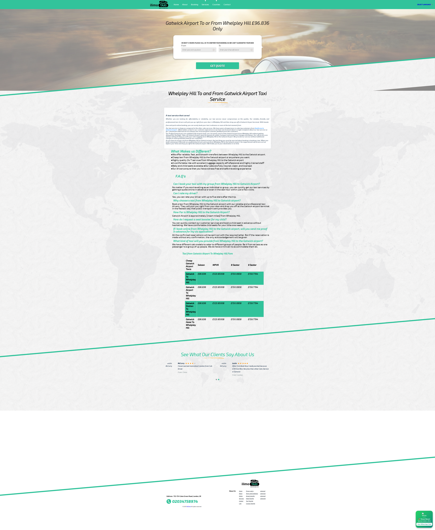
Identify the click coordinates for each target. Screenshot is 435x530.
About (185, 4)
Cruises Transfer (250, 503)
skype (197, 491)
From (183, 45)
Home (176, 4)
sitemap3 (263, 496)
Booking (194, 4)
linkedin (191, 491)
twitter (172, 491)
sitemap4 (263, 498)
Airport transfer (250, 496)
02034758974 (185, 501)
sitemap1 (262, 491)
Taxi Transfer (249, 501)
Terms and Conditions (252, 493)
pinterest (175, 491)
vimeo (200, 491)
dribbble (185, 491)
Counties (216, 4)
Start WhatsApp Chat (424, 524)
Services (205, 4)
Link (240, 503)
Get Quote (217, 66)
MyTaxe (189, 506)
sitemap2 (263, 493)
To (220, 45)
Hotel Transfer (250, 498)
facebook (169, 491)
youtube (179, 491)
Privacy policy (250, 491)
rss (194, 491)
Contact (227, 4)
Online (241, 496)
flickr (182, 491)
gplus (188, 491)
